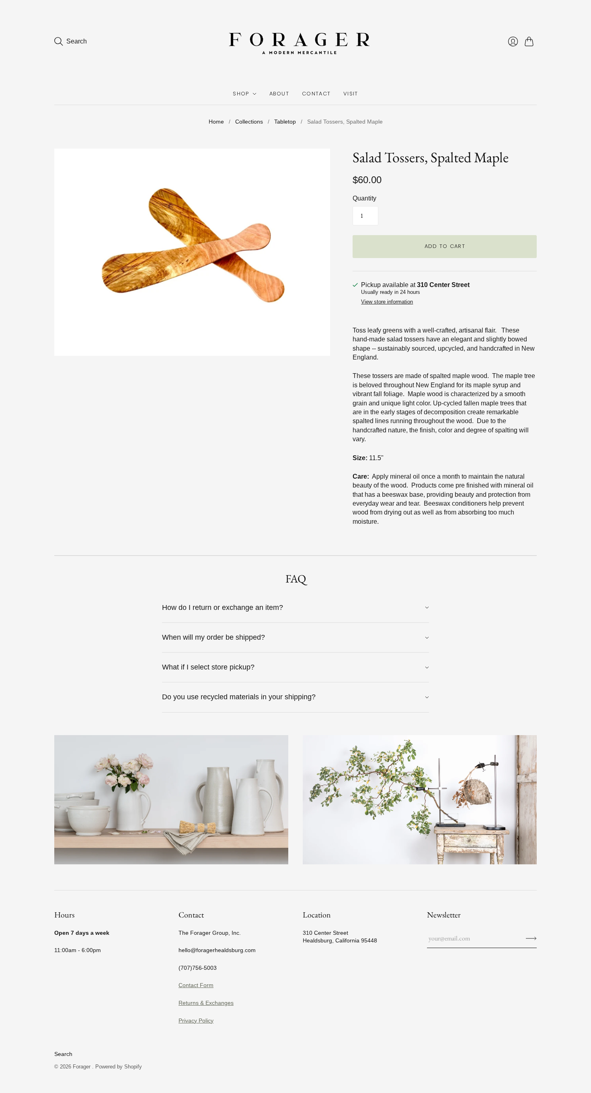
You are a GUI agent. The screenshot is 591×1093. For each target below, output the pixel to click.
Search (63, 1054)
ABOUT (279, 93)
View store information (387, 302)
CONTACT (316, 93)
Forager (82, 1067)
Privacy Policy (196, 1020)
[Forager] (295, 41)
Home (216, 121)
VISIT (350, 93)
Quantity (364, 198)
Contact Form (196, 985)
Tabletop (285, 121)
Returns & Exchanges (206, 1003)
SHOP (241, 93)
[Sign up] (531, 938)
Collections (249, 121)
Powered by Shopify (118, 1067)
